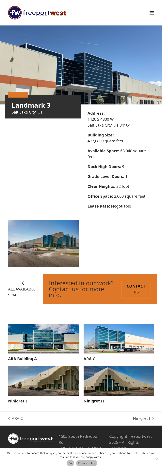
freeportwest (140, 436)
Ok (70, 463)
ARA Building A (22, 358)
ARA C (89, 358)
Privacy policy (86, 463)
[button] (152, 12)
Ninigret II (94, 401)
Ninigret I (17, 401)
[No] (157, 459)
